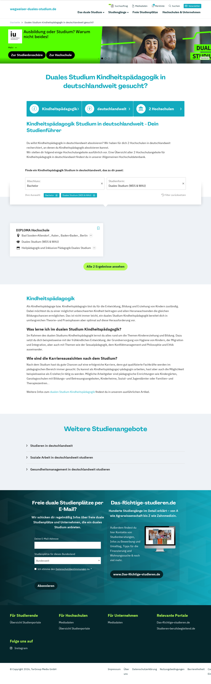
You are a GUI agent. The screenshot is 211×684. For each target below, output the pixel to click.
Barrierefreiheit (196, 669)
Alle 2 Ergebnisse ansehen (105, 266)
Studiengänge (117, 12)
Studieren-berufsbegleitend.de (176, 628)
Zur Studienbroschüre (27, 55)
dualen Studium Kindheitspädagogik (72, 392)
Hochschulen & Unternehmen (181, 12)
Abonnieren (46, 586)
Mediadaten (66, 622)
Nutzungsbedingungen (172, 669)
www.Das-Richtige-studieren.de (136, 574)
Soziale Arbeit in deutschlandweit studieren (61, 457)
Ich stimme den (65, 569)
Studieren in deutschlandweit (51, 445)
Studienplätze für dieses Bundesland (54, 554)
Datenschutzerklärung (144, 669)
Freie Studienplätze (145, 12)
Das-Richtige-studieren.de (173, 622)
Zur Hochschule (60, 55)
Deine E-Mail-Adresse (46, 538)
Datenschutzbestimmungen (71, 569)
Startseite (15, 22)
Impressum (114, 669)
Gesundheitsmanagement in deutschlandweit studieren (70, 469)
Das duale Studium (90, 12)
